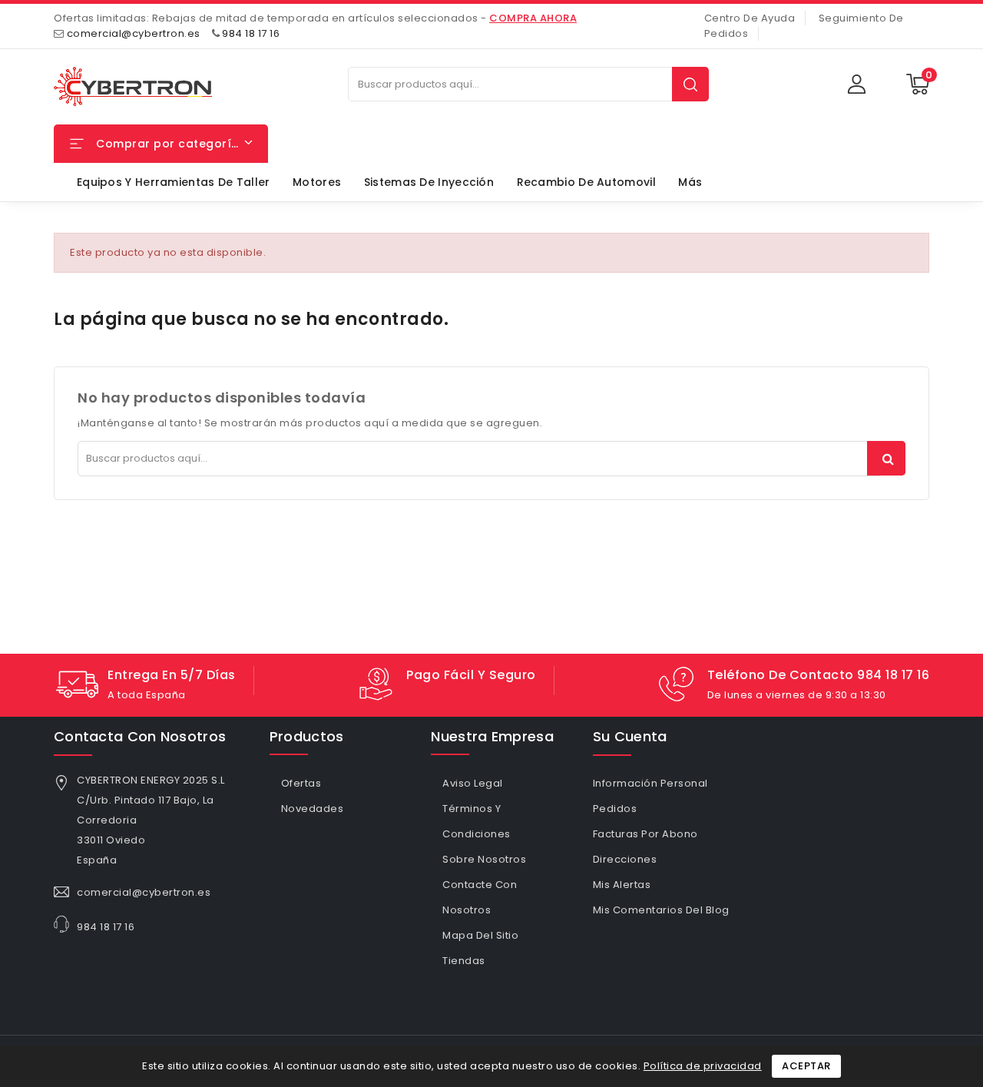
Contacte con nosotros (479, 897)
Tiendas (463, 960)
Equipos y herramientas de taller (173, 182)
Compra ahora (533, 18)
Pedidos (615, 808)
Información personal (650, 783)
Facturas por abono (645, 834)
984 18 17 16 (251, 33)
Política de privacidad (703, 1066)
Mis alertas (622, 884)
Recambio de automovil (586, 182)
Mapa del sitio (480, 935)
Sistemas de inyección (429, 182)
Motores (317, 182)
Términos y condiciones (476, 821)
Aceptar (806, 1066)
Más (690, 182)
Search (690, 84)
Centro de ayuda (750, 18)
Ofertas (301, 783)
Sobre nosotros (484, 859)
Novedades (312, 808)
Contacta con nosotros (140, 736)
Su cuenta (630, 736)
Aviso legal (472, 783)
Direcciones (625, 859)
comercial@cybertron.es (133, 33)
